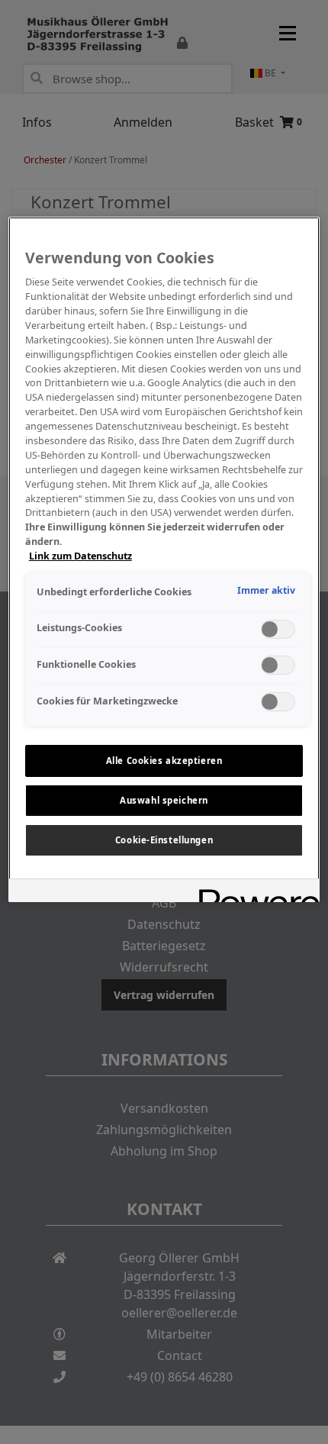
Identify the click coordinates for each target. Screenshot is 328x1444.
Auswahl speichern (164, 800)
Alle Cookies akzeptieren (164, 760)
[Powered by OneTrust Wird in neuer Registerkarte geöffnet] (254, 892)
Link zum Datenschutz (80, 556)
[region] (164, 559)
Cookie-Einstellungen (164, 840)
